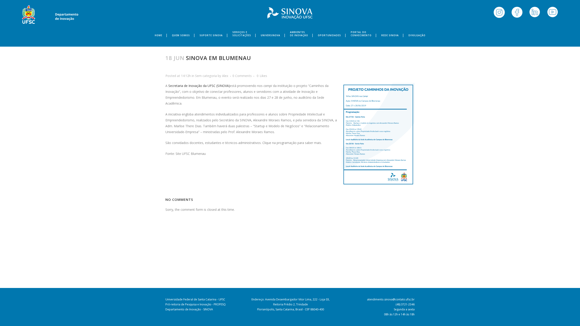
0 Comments (242, 76)
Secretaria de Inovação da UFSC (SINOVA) (199, 86)
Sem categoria (206, 76)
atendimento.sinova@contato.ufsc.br (391, 299)
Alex (225, 76)
